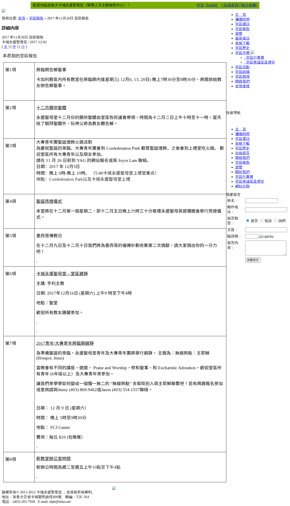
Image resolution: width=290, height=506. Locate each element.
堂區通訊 (242, 24)
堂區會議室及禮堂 (249, 181)
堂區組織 (242, 72)
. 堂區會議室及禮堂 (259, 62)
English (211, 5)
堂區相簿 (242, 76)
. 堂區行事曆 (254, 57)
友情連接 (242, 86)
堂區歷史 (242, 48)
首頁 (21, 18)
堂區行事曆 (244, 177)
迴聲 (238, 33)
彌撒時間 (242, 19)
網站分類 (242, 186)
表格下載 (242, 43)
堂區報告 (36, 18)
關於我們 (242, 172)
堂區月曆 (243, 53)
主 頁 (240, 15)
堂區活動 (242, 67)
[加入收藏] (248, 5)
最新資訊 (242, 38)
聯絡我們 (242, 81)
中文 (200, 5)
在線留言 (242, 153)
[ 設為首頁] (230, 5)
